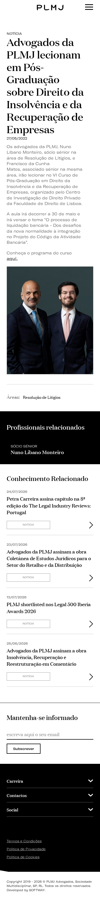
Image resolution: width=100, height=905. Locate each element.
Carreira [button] (15, 781)
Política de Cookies (23, 857)
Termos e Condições (24, 841)
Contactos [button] (17, 795)
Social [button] (12, 809)
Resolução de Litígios (42, 397)
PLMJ (50, 3)
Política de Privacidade (26, 849)
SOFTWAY (37, 890)
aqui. (12, 258)
